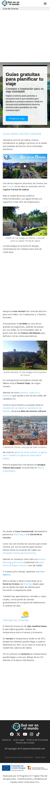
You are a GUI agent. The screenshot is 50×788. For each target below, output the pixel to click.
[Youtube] (25, 734)
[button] (45, 3)
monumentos (29, 553)
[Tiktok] (38, 734)
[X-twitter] (18, 734)
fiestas (6, 562)
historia (41, 559)
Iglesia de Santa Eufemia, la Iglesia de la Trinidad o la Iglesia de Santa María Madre (25, 455)
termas (10, 186)
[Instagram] (32, 734)
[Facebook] (12, 734)
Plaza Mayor (19, 534)
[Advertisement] (25, 36)
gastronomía (18, 562)
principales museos (12, 553)
